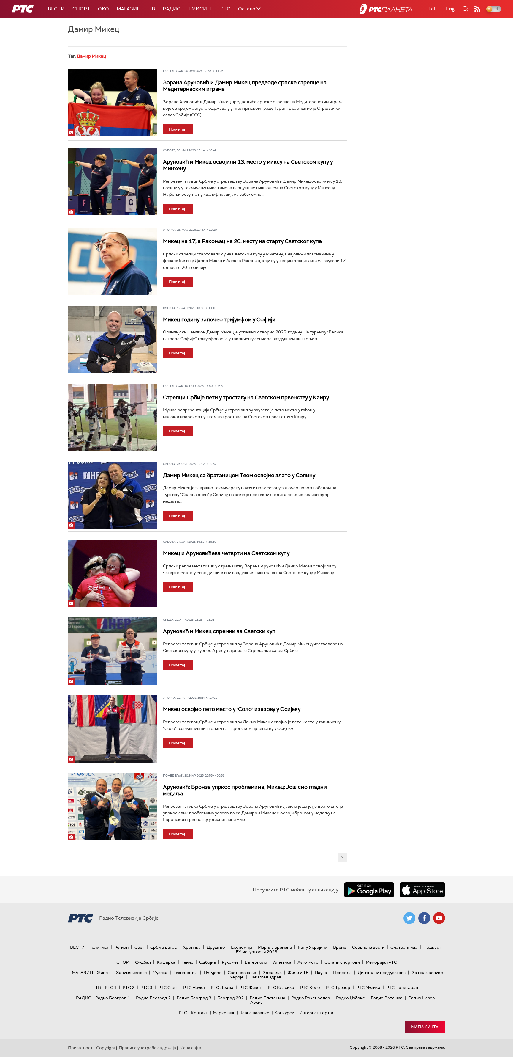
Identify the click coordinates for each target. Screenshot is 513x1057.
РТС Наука (194, 987)
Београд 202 (230, 997)
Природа (342, 972)
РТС (225, 9)
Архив (256, 1002)
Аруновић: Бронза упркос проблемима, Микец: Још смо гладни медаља (245, 790)
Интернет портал (316, 1012)
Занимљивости (131, 972)
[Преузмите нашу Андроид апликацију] (369, 889)
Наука (321, 972)
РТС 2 (128, 987)
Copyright (105, 1047)
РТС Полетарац (402, 987)
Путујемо (213, 972)
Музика (160, 972)
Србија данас (163, 947)
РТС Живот (250, 987)
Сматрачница (403, 947)
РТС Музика (368, 987)
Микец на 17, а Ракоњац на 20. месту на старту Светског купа (242, 241)
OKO (103, 9)
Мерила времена (275, 947)
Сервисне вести (368, 947)
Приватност (80, 1047)
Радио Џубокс (350, 997)
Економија (241, 947)
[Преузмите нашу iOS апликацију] (422, 889)
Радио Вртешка (387, 997)
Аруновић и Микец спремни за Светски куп (219, 631)
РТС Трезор (338, 987)
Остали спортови (342, 962)
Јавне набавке (254, 1012)
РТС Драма (222, 987)
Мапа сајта (424, 1027)
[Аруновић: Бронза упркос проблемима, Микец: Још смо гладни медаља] (112, 806)
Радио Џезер (421, 997)
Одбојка (207, 962)
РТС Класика (281, 987)
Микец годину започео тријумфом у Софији (219, 319)
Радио (172, 9)
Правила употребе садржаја (147, 1047)
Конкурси (284, 1012)
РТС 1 (111, 987)
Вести (56, 9)
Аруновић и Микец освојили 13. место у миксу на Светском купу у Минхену (248, 165)
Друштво (216, 947)
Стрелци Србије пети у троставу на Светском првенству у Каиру (246, 397)
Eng (450, 9)
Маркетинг (224, 1012)
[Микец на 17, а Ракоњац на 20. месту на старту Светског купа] (112, 261)
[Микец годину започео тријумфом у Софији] (112, 339)
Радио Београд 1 (112, 997)
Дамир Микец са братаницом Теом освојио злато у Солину (239, 475)
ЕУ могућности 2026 (256, 951)
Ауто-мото (308, 962)
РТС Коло (310, 987)
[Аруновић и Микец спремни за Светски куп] (112, 651)
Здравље (272, 972)
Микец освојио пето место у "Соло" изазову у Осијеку (231, 709)
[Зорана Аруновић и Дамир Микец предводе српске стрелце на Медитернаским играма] (112, 102)
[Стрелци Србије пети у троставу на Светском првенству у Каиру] (112, 417)
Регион (121, 947)
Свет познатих (242, 972)
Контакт (199, 1012)
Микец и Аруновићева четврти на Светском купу (226, 553)
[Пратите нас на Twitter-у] (409, 918)
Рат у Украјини (312, 947)
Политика (98, 947)
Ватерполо (256, 962)
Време (339, 947)
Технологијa (185, 972)
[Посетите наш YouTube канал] (439, 918)
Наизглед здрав (265, 977)
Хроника (192, 947)
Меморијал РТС (381, 962)
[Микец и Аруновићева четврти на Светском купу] (112, 573)
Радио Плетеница (267, 997)
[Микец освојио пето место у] (112, 729)
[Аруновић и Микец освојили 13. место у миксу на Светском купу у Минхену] (112, 181)
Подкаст (432, 947)
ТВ (151, 9)
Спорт (81, 9)
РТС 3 (146, 987)
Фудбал (143, 962)
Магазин (129, 9)
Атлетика (282, 962)
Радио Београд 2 (153, 997)
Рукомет (230, 962)
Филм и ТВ (298, 972)
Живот (103, 972)
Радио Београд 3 (194, 997)
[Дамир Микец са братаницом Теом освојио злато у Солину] (112, 495)
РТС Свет (167, 987)
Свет (139, 947)
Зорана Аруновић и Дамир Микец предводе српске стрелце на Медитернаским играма (245, 85)
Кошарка (166, 962)
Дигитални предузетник (382, 972)
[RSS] (477, 9)
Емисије (201, 9)
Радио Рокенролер (310, 997)
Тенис (187, 962)
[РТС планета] (386, 9)
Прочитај (177, 129)
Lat (432, 9)
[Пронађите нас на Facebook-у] (424, 918)
